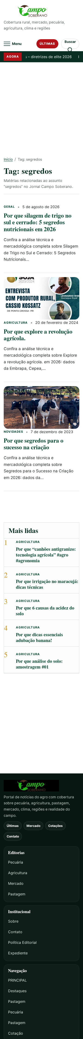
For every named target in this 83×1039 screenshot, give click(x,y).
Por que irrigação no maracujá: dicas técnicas (47, 584)
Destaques (17, 991)
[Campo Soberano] (41, 785)
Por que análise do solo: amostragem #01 (39, 664)
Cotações (55, 826)
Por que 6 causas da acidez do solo (45, 610)
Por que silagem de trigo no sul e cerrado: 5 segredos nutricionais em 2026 (37, 222)
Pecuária (15, 862)
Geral (9, 206)
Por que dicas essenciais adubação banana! (39, 637)
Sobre (13, 921)
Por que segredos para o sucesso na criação (33, 443)
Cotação (15, 1033)
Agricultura (16, 322)
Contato (13, 836)
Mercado (33, 826)
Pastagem (16, 894)
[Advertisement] (41, 106)
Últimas (47, 43)
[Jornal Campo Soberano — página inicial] (41, 11)
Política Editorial (22, 942)
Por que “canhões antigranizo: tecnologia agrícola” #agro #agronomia (46, 555)
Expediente (18, 953)
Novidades (13, 431)
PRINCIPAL (17, 980)
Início (8, 159)
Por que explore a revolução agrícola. (38, 334)
